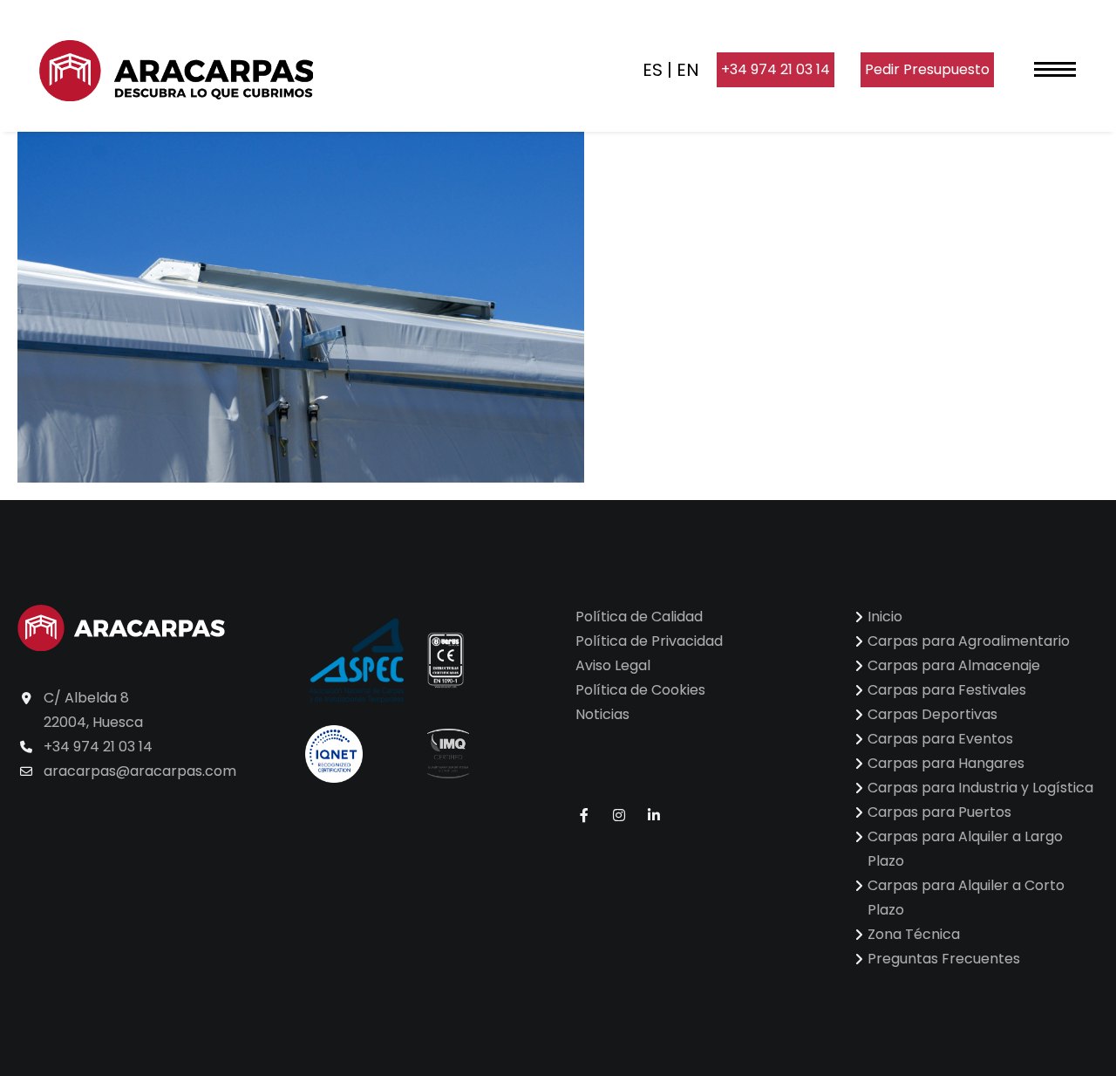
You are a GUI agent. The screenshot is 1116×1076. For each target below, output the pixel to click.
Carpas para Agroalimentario (969, 641)
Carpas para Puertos (939, 812)
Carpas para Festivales (947, 690)
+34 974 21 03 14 (775, 69)
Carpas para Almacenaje (954, 665)
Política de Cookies (640, 690)
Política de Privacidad (649, 641)
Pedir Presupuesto (927, 69)
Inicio (885, 617)
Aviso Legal (612, 665)
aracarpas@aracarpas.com (140, 771)
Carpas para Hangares (946, 763)
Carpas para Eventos (940, 739)
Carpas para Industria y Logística (980, 788)
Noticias (602, 714)
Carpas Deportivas (932, 714)
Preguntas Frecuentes (944, 959)
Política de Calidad (639, 617)
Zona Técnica (914, 934)
